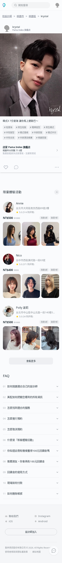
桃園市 (20, 16)
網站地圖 (36, 552)
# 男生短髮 (21, 127)
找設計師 (7, 16)
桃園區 (32, 16)
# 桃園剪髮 (41, 137)
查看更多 (31, 361)
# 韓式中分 (51, 132)
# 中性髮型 (9, 132)
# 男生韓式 (49, 127)
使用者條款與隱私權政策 (16, 552)
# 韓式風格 (23, 132)
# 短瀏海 (8, 127)
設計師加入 (31, 531)
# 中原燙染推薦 (25, 137)
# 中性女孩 (9, 137)
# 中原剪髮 (37, 132)
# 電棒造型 (35, 127)
